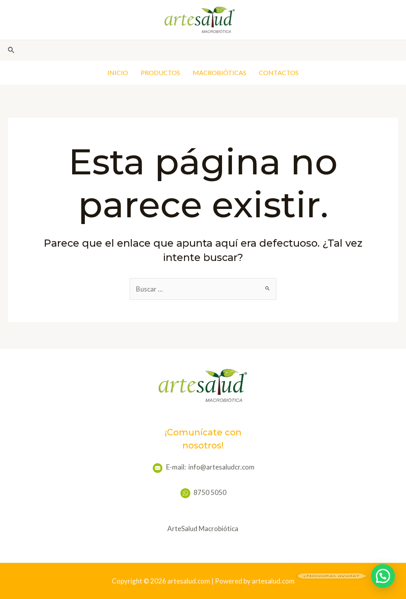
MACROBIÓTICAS (219, 72)
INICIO (117, 72)
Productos (160, 72)
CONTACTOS (279, 72)
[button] (383, 576)
